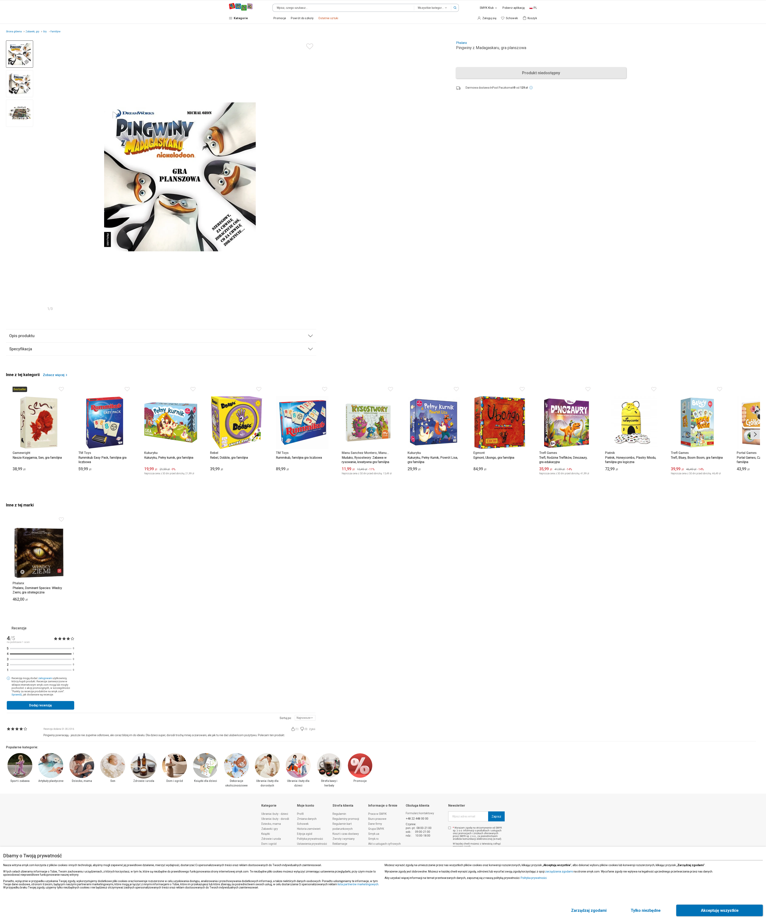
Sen (112, 780)
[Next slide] (311, 177)
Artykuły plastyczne (50, 780)
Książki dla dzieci (205, 780)
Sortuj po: (286, 718)
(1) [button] (296, 729)
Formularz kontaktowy (420, 813)
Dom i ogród (174, 780)
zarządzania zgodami (559, 871)
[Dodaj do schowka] (308, 45)
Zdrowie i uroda (143, 780)
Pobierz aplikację (513, 7)
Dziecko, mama (82, 780)
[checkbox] (449, 828)
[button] (455, 8)
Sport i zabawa (20, 780)
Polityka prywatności (534, 877)
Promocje (360, 780)
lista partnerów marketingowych (358, 884)
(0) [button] (305, 729)
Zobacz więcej (53, 375)
